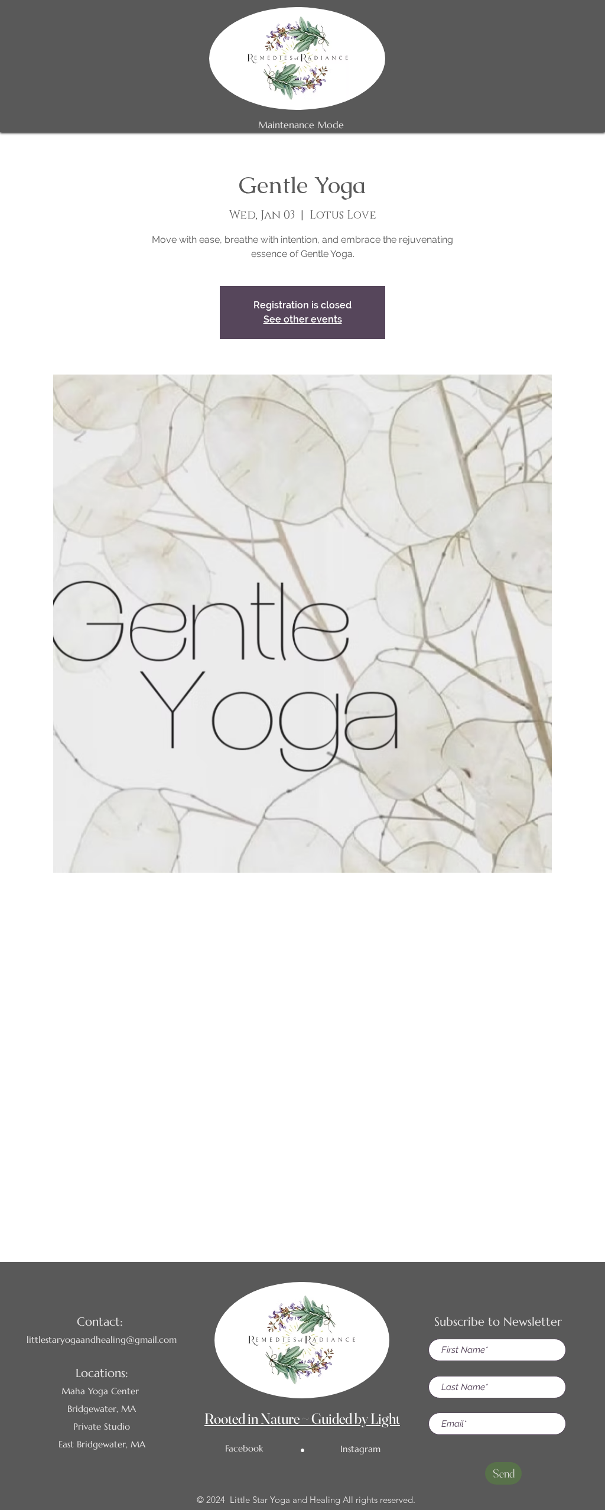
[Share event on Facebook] (273, 1194)
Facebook (244, 1448)
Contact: (100, 1321)
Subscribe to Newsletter (498, 1321)
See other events (303, 319)
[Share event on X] (302, 1194)
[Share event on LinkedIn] (331, 1194)
